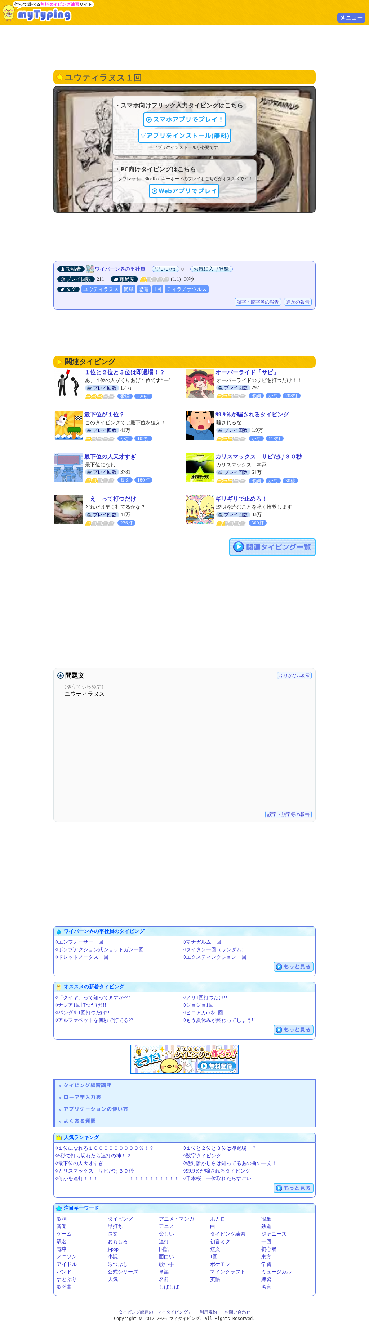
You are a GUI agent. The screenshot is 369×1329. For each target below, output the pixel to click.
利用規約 (208, 1312)
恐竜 (144, 289)
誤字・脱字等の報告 (258, 302)
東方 (266, 1256)
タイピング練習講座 (87, 1085)
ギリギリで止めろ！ (241, 499)
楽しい (166, 1234)
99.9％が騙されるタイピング (252, 414)
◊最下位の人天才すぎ (79, 1163)
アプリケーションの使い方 (95, 1109)
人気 (113, 1279)
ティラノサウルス (186, 289)
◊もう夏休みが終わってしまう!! (219, 1020)
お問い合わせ (237, 1312)
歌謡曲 (64, 1287)
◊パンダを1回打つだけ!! (82, 1012)
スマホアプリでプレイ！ (188, 119)
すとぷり (67, 1279)
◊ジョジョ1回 (198, 1005)
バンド (64, 1272)
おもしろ (118, 1241)
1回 (157, 289)
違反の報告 (298, 302)
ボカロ (217, 1219)
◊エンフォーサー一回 (79, 942)
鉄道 (266, 1226)
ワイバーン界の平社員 (120, 269)
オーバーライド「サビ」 (247, 372)
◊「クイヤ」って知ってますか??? (92, 997)
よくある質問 (79, 1121)
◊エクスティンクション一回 (214, 957)
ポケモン (220, 1264)
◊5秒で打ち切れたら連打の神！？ (93, 1156)
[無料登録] (184, 1059)
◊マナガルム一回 (202, 942)
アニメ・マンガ (176, 1219)
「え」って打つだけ (110, 499)
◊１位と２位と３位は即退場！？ (220, 1148)
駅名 (62, 1241)
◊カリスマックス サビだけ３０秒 (94, 1171)
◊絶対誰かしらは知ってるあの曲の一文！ (230, 1163)
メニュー (351, 18)
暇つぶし (118, 1264)
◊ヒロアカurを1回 (203, 1012)
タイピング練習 (227, 1234)
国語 (164, 1249)
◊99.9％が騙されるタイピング (216, 1171)
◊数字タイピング (202, 1156)
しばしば (169, 1287)
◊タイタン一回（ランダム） (214, 949)
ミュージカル (276, 1272)
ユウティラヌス (101, 289)
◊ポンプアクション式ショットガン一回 (99, 949)
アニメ (166, 1226)
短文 (215, 1249)
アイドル (67, 1264)
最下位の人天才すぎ (110, 456)
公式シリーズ (123, 1272)
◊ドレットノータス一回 (81, 957)
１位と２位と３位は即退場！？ (124, 372)
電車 (62, 1249)
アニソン (67, 1256)
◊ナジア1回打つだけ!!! (80, 1005)
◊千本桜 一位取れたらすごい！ (220, 1178)
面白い (166, 1256)
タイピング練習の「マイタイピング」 (155, 1312)
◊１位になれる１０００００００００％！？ (104, 1148)
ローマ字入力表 (82, 1097)
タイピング (120, 1219)
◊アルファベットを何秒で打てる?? (94, 1020)
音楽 (62, 1226)
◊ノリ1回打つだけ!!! (206, 997)
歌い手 (166, 1264)
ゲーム (64, 1234)
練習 (266, 1279)
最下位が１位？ (104, 414)
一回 (266, 1241)
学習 (266, 1264)
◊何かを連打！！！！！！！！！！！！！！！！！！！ (117, 1178)
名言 (266, 1287)
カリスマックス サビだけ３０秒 (258, 456)
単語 (164, 1272)
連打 (164, 1241)
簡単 (129, 289)
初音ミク (220, 1241)
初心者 (268, 1249)
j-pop (113, 1249)
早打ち (115, 1226)
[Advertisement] (184, 47)
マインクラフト (227, 1272)
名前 (164, 1279)
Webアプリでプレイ (188, 190)
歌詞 (62, 1219)
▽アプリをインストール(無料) (184, 135)
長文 (113, 1234)
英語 (215, 1279)
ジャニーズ (273, 1234)
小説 (113, 1256)
